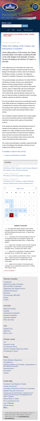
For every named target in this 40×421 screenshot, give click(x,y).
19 (16, 210)
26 (16, 215)
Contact (6, 299)
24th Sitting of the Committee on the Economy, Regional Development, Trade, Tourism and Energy (20, 169)
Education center (9, 344)
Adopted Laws (8, 329)
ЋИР (13, 30)
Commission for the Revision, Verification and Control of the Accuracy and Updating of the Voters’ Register (18, 394)
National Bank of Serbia (11, 399)
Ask (5, 342)
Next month (36, 188)
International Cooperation (12, 313)
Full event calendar (9, 270)
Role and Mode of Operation (13, 286)
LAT (8, 30)
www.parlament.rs (9, 418)
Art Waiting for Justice (11, 351)
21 (24, 210)
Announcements (9, 368)
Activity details (7, 35)
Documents (7, 371)
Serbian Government (10, 386)
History (6, 297)
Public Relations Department (13, 360)
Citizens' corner (9, 339)
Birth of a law (8, 333)
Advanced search (28, 30)
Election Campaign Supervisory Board (16, 349)
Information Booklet (10, 317)
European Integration (10, 315)
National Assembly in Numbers (13, 284)
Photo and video (9, 320)
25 (11, 215)
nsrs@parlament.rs (24, 416)
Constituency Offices (10, 346)
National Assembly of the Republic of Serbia (15, 34)
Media (6, 357)
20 (20, 210)
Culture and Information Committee (15, 155)
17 (7, 210)
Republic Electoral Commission (14, 391)
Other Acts (7, 331)
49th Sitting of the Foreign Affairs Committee (17, 176)
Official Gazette (9, 405)
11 (11, 206)
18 (11, 210)
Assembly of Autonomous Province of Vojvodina (19, 388)
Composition (8, 282)
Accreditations (8, 362)
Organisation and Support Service (14, 288)
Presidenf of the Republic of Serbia (15, 384)
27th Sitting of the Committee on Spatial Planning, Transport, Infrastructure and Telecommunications (18, 182)
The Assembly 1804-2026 (12, 295)
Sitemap (19, 30)
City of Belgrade (9, 403)
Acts (5, 326)
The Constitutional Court (11, 401)
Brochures (7, 293)
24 (7, 215)
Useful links (8, 381)
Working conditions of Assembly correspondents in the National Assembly (20, 365)
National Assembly (11, 279)
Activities (31, 34)
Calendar (6, 311)
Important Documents (10, 291)
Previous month (5, 188)
